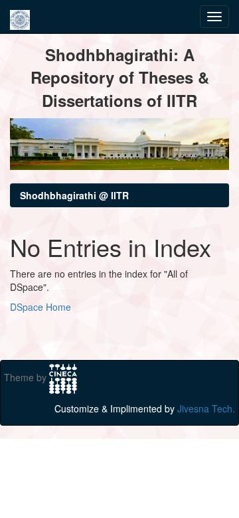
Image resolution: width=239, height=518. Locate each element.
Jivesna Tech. (206, 408)
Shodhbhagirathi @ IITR (74, 195)
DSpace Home (40, 306)
